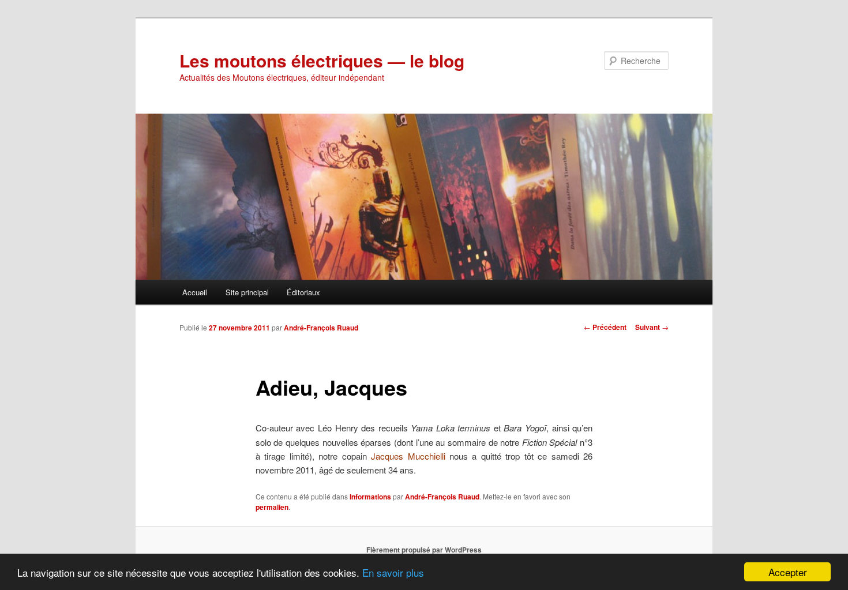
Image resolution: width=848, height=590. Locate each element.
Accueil (194, 292)
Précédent (605, 327)
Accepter (787, 572)
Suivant (652, 327)
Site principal (247, 292)
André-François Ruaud (321, 327)
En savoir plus (393, 572)
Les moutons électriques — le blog (321, 60)
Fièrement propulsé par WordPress (424, 549)
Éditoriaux (303, 292)
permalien (272, 507)
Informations (370, 496)
